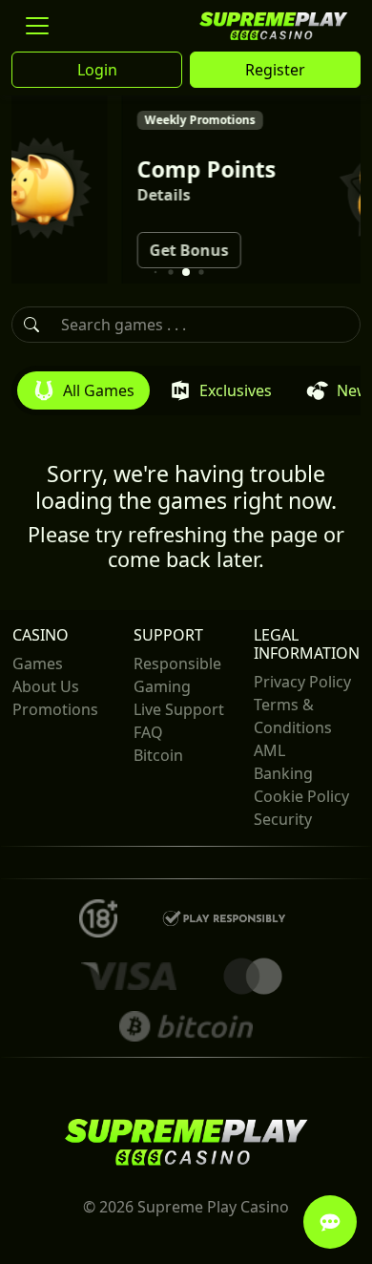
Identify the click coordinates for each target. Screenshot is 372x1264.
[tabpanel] (186, 493)
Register (275, 69)
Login (97, 69)
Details (119, 194)
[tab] (83, 390)
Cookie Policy (301, 796)
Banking (283, 773)
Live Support (179, 709)
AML (269, 750)
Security (283, 819)
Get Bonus (144, 250)
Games (37, 663)
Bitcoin (158, 755)
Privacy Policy (302, 681)
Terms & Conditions (293, 716)
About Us (45, 686)
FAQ (148, 732)
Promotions (55, 709)
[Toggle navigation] (37, 26)
